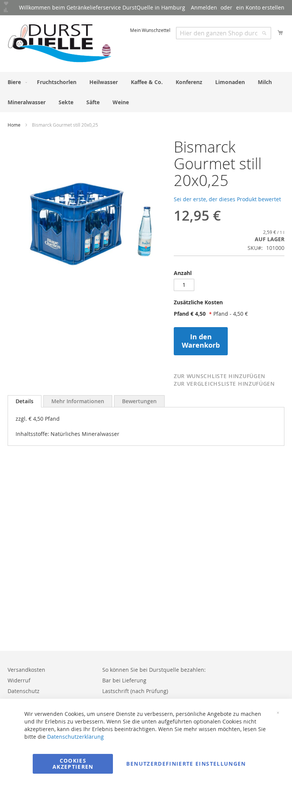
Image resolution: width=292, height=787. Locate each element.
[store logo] (60, 43)
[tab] (229, 304)
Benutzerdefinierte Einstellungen (186, 763)
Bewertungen (139, 401)
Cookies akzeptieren (73, 763)
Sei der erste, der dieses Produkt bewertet (227, 199)
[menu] (146, 92)
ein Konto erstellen (260, 7)
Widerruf (19, 680)
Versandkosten (26, 669)
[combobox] (223, 33)
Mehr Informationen (77, 401)
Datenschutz (24, 691)
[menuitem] (16, 82)
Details (24, 401)
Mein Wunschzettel (150, 30)
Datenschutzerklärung (75, 736)
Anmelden (204, 7)
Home (14, 125)
